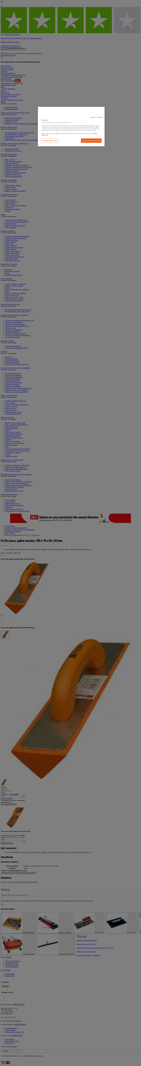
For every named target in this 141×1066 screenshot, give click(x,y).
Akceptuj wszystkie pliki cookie (91, 140)
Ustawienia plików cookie (49, 140)
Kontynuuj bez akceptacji (96, 117)
